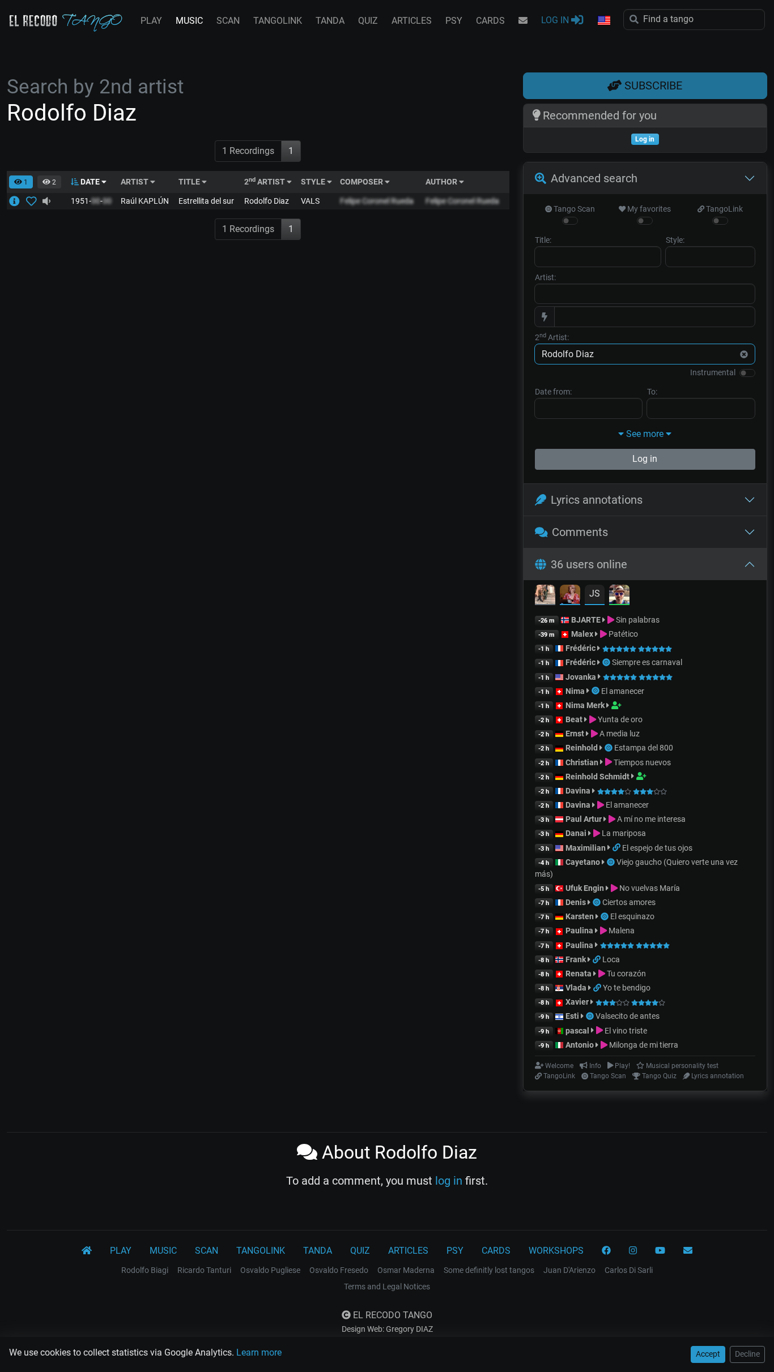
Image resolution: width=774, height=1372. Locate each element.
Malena (621, 930)
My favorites (648, 208)
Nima (575, 691)
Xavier (577, 1001)
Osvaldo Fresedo (338, 1270)
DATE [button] (90, 181)
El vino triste (625, 1030)
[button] (603, 21)
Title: (543, 240)
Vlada (575, 987)
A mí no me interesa (650, 819)
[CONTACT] (523, 21)
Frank (575, 959)
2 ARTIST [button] (265, 181)
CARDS (490, 20)
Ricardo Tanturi (204, 1270)
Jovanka (580, 676)
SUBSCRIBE (652, 85)
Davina (577, 790)
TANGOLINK (277, 20)
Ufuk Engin (584, 888)
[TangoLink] (617, 847)
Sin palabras (637, 619)
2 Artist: (552, 337)
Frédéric (580, 648)
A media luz (619, 733)
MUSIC (189, 20)
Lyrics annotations (597, 500)
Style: (675, 240)
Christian (581, 762)
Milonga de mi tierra (642, 1044)
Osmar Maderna (406, 1270)
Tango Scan (573, 208)
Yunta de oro (619, 719)
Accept (708, 1353)
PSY (453, 20)
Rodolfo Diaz (266, 200)
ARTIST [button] (135, 181)
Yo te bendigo (626, 987)
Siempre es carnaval (647, 662)
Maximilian (585, 847)
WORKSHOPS (556, 1250)
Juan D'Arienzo (569, 1270)
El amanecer (622, 691)
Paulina (579, 930)
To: (652, 391)
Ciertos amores (629, 902)
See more (645, 433)
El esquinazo (632, 916)
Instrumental (712, 372)
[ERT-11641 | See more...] (17, 200)
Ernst (574, 733)
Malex (582, 633)
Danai (575, 833)
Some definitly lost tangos (489, 1270)
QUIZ (368, 20)
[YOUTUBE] (660, 1251)
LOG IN (556, 20)
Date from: (553, 391)
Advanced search (594, 178)
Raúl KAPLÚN (145, 200)
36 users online (589, 564)
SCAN (228, 20)
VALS (310, 200)
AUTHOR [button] (442, 181)
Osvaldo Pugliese (270, 1270)
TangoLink (723, 208)
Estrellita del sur (206, 200)
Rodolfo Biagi (144, 1270)
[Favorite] (33, 200)
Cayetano (582, 862)
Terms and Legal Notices (387, 1286)
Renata (578, 973)
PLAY (151, 20)
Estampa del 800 (643, 747)
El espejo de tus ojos (657, 847)
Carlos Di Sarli (629, 1270)
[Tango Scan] (607, 662)
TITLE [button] (190, 181)
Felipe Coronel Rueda (377, 200)
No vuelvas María (649, 888)
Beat (573, 719)
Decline (747, 1353)
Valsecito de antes (628, 1016)
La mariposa (623, 833)
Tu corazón (625, 973)
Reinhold (582, 747)
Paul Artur (583, 819)
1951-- (91, 200)
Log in (644, 458)
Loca (611, 959)
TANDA (330, 20)
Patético (622, 633)
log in (448, 1180)
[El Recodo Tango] (87, 1251)
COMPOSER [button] (362, 181)
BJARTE (586, 619)
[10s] (46, 200)
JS (594, 593)
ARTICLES (412, 20)
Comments (580, 532)
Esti (572, 1016)
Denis (575, 902)
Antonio (579, 1044)
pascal (577, 1030)
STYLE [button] (314, 181)
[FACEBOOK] (606, 1251)
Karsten (579, 916)
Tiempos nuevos (641, 762)
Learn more (259, 1352)
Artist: (545, 277)
